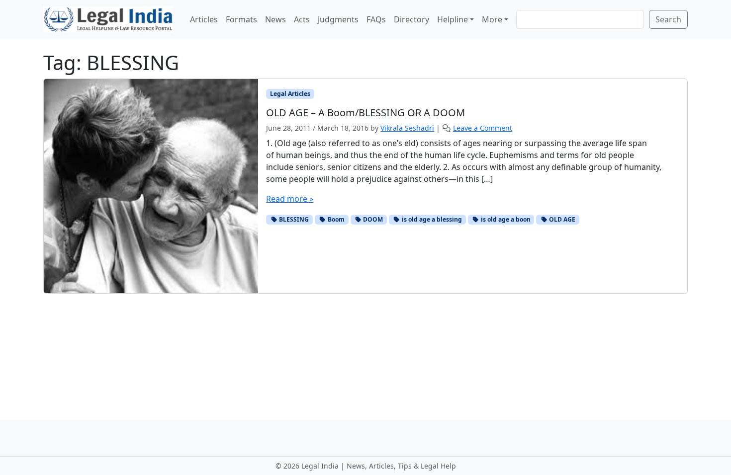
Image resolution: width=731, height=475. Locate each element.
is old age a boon (505, 219)
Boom (335, 219)
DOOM (372, 219)
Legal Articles (290, 93)
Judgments (338, 19)
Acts (302, 19)
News (275, 19)
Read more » (289, 198)
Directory (411, 19)
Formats (241, 19)
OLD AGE (561, 219)
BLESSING (293, 219)
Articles (204, 19)
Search (668, 19)
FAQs (376, 19)
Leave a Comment (482, 128)
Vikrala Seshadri (407, 128)
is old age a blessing (431, 219)
